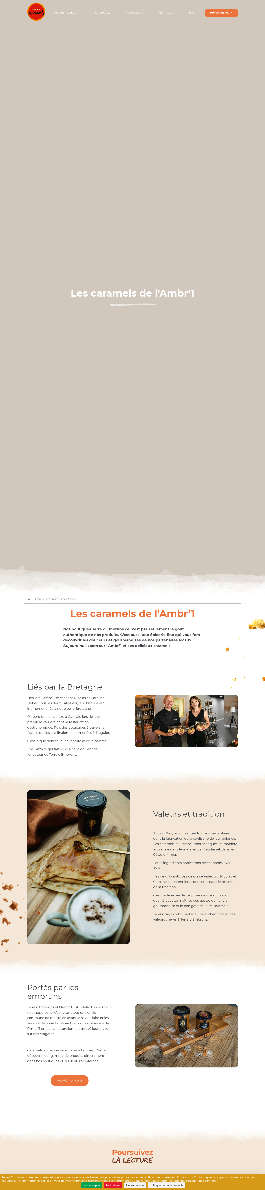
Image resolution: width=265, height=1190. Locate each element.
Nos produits (102, 13)
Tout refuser (113, 1185)
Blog (191, 13)
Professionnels (219, 12)
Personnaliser (135, 1185)
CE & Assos (166, 13)
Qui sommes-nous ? (65, 13)
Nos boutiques (134, 13)
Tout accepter (91, 1185)
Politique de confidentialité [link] (167, 1185)
